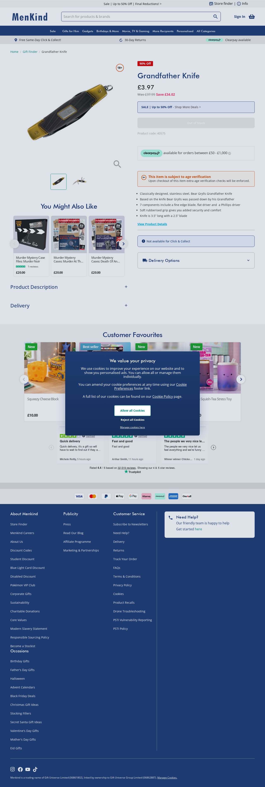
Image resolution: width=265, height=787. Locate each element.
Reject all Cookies (132, 420)
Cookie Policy (162, 396)
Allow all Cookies (132, 410)
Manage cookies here (132, 427)
